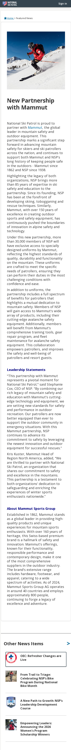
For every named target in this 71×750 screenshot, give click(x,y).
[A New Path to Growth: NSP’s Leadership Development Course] (35, 706)
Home (10, 18)
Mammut (35, 127)
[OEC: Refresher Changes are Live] (35, 659)
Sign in (62, 3)
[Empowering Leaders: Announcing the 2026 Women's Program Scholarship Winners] (35, 730)
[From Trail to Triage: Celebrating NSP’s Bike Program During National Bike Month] (35, 682)
